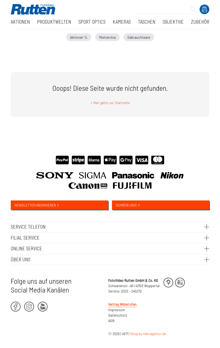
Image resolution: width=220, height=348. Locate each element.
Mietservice (107, 37)
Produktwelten (54, 22)
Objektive (173, 22)
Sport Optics (91, 22)
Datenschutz (117, 315)
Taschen (146, 22)
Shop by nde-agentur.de (148, 333)
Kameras (122, 22)
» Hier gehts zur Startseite (110, 102)
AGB (111, 320)
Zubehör (200, 22)
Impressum (116, 309)
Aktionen (20, 22)
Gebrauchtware (138, 37)
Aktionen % (78, 37)
